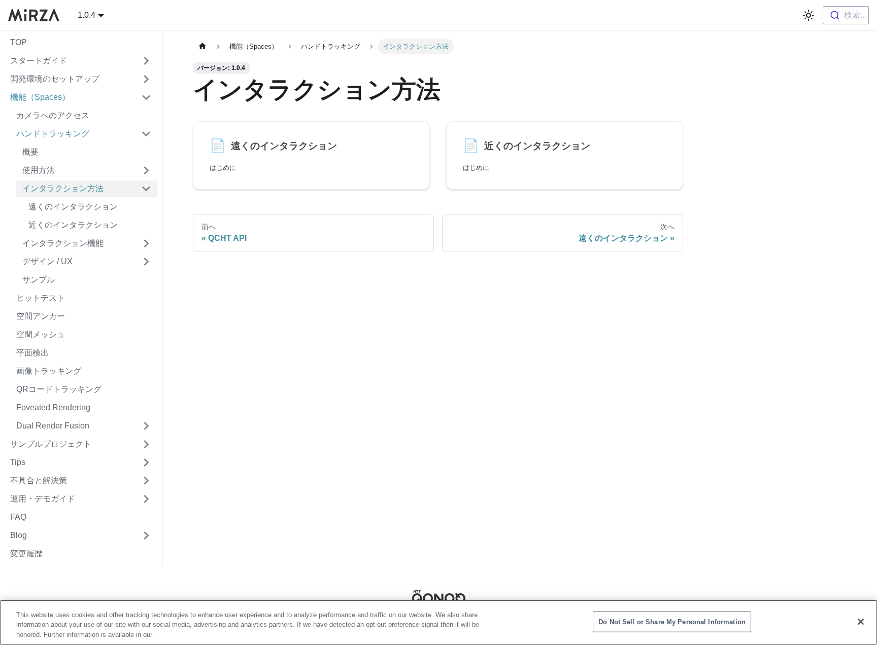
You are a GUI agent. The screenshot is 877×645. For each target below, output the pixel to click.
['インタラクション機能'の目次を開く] (146, 243)
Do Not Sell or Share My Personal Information (672, 621)
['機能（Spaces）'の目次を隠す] (146, 97)
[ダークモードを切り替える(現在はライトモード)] (808, 15)
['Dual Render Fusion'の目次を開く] (146, 426)
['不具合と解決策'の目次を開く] (146, 481)
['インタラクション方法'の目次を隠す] (146, 189)
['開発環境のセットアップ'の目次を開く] (146, 79)
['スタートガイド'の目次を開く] (146, 61)
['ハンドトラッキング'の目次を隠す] (146, 134)
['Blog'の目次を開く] (146, 535)
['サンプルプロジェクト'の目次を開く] (146, 444)
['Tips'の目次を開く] (146, 462)
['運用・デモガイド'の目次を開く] (146, 499)
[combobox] (846, 15)
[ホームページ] (202, 46)
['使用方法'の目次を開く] (146, 170)
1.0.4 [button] (86, 15)
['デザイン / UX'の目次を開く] (146, 262)
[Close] (861, 622)
